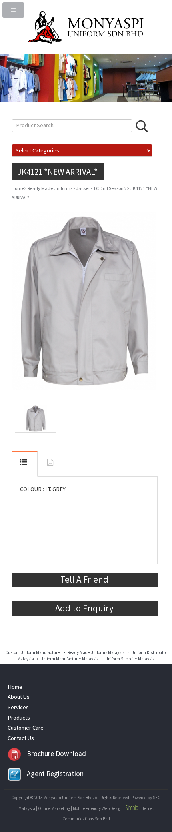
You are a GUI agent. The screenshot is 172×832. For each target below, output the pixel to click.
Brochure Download (56, 753)
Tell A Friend (84, 579)
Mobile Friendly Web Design (98, 808)
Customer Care (26, 727)
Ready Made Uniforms (50, 188)
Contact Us (21, 738)
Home (18, 188)
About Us (19, 696)
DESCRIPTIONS (25, 463)
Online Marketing (54, 808)
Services (18, 707)
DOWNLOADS (51, 464)
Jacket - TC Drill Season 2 (101, 188)
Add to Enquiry (84, 608)
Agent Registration (55, 773)
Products (19, 717)
